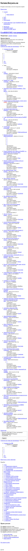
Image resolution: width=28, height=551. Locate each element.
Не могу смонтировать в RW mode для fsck (14, 264)
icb (4, 282)
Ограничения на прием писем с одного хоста (15, 100)
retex (5, 301)
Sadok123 (20, 85)
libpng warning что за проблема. (11, 387)
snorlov (19, 321)
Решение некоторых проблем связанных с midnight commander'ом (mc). (14, 299)
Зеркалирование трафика (10, 316)
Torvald (5, 120)
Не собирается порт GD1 (10, 196)
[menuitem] (10, 14)
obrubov (6, 342)
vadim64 (10, 35)
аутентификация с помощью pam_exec (13, 272)
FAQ (5, 72)
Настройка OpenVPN (9, 421)
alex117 (5, 406)
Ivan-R (5, 309)
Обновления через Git (9, 332)
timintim (5, 257)
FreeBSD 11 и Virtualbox (10, 280)
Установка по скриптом (10, 340)
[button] (8, 49)
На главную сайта (5, 542)
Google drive (7, 126)
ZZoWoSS (6, 189)
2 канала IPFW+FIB (9, 246)
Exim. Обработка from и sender (11, 349)
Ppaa (5, 265)
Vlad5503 (6, 81)
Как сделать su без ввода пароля (12, 204)
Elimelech (6, 110)
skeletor (20, 384)
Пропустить (4, 9)
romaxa (5, 239)
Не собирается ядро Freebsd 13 (11, 238)
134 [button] (4, 61)
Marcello (6, 291)
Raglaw (5, 334)
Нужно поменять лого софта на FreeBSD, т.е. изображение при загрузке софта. (15, 152)
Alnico (5, 197)
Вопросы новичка (8, 134)
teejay (5, 422)
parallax (5, 274)
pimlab (5, 215)
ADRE (5, 102)
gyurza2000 (6, 128)
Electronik (20, 77)
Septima (5, 171)
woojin (5, 359)
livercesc (6, 223)
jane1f (5, 154)
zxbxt (5, 388)
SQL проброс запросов (9, 178)
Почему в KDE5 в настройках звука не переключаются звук (13, 161)
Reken (19, 261)
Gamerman (6, 350)
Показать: (4, 432)
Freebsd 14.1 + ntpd (8, 80)
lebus (5, 205)
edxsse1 (5, 248)
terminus (15, 35)
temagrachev (7, 380)
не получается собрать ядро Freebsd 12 (13, 230)
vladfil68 (6, 372)
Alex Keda (20, 106)
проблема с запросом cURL (11, 308)
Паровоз (6, 317)
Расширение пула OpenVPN (11, 379)
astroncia (20, 124)
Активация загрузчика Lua (10, 109)
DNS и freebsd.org (8, 324)
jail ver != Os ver (8, 214)
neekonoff (6, 398)
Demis (19, 227)
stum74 (5, 91)
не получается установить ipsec (11, 222)
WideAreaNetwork (22, 132)
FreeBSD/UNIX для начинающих (14, 32)
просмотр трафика (8, 413)
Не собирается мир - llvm (10, 170)
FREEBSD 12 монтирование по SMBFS (14, 404)
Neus (19, 158)
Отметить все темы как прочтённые (10, 46)
